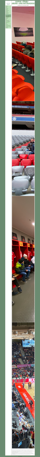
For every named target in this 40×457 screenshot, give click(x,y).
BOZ (6, 19)
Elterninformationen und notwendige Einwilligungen (8, 25)
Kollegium (7, 9)
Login (21, 456)
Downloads (7, 24)
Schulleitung (7, 8)
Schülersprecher (7, 10)
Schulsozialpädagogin (8, 21)
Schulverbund (7, 17)
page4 (20, 456)
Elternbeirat (7, 11)
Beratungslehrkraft (7, 20)
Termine (6, 7)
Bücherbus (7, 18)
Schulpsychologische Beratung (8, 22)
